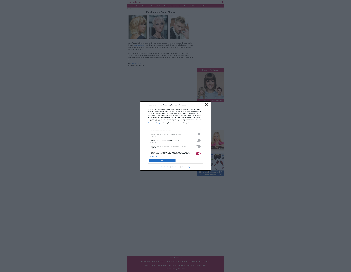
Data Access (175, 167)
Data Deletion (165, 167)
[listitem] (175, 130)
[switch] (198, 134)
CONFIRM (162, 160)
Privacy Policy (186, 167)
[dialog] (175, 136)
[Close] (207, 105)
